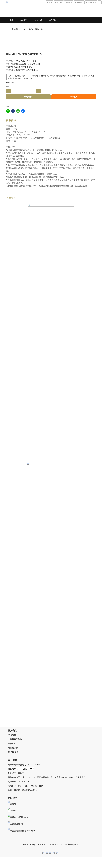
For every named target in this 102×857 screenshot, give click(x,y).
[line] (8, 111)
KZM (23, 29)
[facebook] (13, 111)
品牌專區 (52, 20)
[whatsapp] (18, 111)
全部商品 (14, 29)
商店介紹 (23, 20)
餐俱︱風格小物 (36, 29)
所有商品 (38, 20)
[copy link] (23, 111)
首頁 (11, 20)
